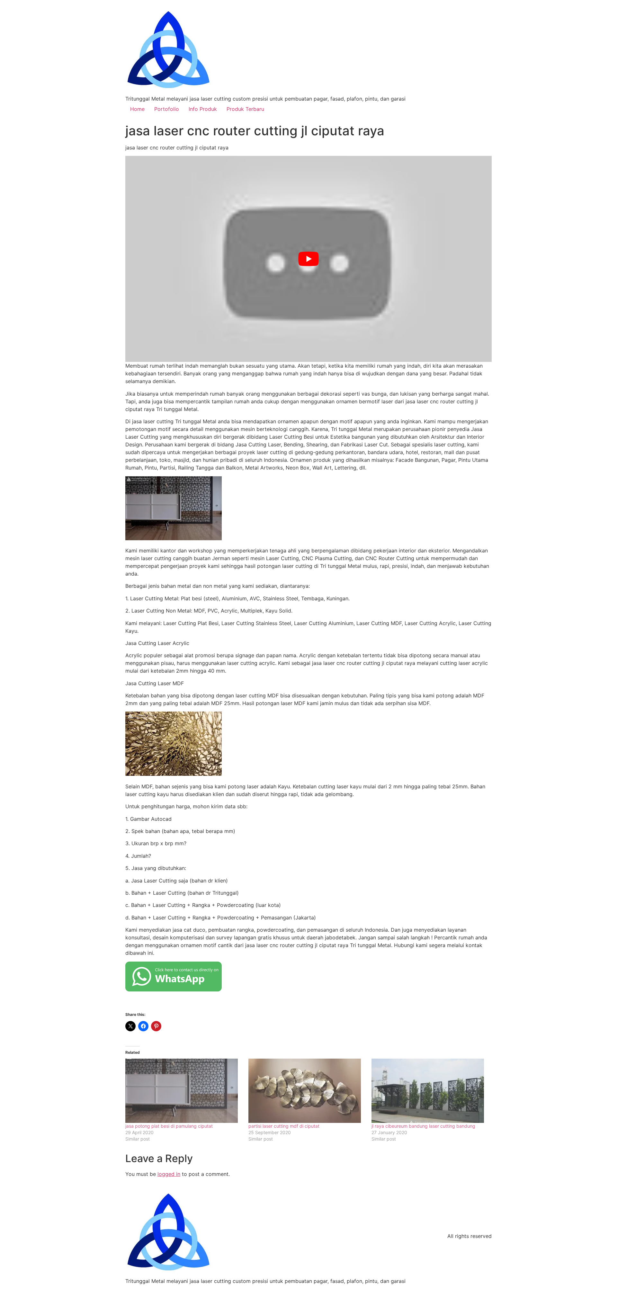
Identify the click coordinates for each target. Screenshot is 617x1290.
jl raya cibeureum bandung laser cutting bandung (424, 1126)
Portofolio (166, 109)
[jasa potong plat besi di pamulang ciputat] (183, 1091)
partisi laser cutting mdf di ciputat (283, 1126)
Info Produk (203, 109)
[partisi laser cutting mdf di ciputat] (306, 1091)
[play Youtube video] (308, 259)
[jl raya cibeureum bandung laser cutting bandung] (429, 1091)
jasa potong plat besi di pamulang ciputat (169, 1126)
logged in (168, 1174)
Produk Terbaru (245, 109)
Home (137, 109)
